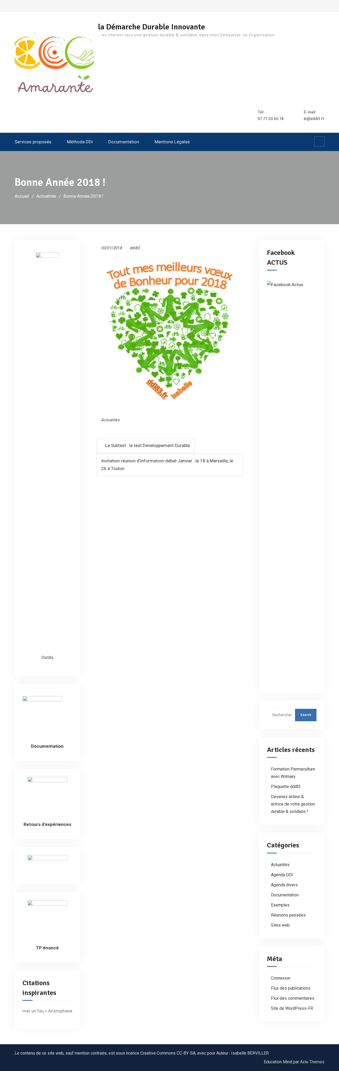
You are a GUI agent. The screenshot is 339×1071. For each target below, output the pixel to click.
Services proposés (33, 141)
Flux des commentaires (292, 998)
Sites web (280, 925)
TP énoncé (47, 947)
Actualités (110, 420)
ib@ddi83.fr (314, 118)
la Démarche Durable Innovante (151, 27)
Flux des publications (290, 988)
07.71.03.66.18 (271, 118)
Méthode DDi (80, 141)
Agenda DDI (282, 874)
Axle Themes (312, 1061)
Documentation (123, 141)
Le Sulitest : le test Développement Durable (147, 445)
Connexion (280, 978)
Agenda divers (284, 884)
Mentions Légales (172, 141)
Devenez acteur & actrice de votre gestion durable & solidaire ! (293, 804)
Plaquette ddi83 (286, 786)
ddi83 (135, 248)
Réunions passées (288, 915)
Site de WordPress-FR (292, 1008)
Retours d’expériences (47, 824)
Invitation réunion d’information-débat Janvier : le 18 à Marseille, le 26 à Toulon (167, 464)
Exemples (280, 905)
